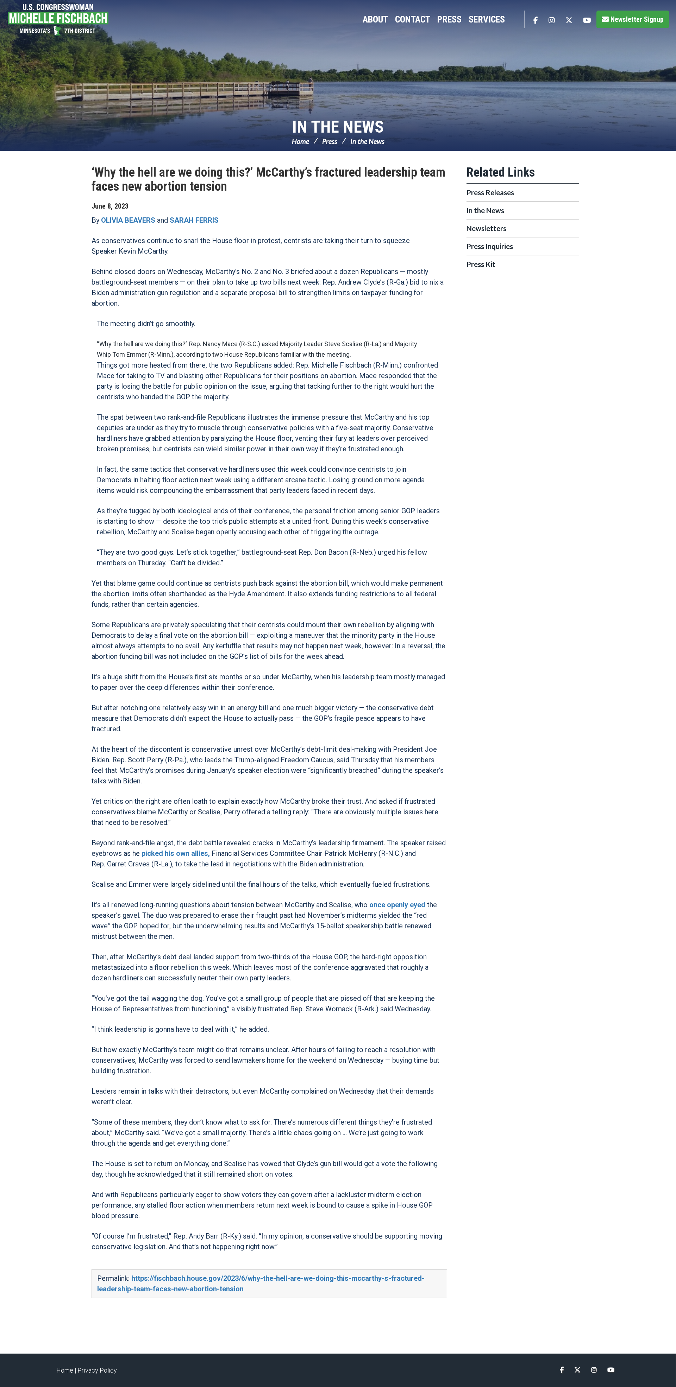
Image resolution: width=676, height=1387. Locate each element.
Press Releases (490, 192)
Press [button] (449, 19)
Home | (66, 1370)
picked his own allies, (176, 853)
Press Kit (481, 264)
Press (329, 141)
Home (300, 141)
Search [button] (515, 19)
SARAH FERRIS (194, 220)
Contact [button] (412, 19)
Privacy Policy (97, 1370)
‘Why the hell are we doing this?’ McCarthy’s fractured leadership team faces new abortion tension (268, 179)
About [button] (375, 19)
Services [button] (487, 19)
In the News (338, 127)
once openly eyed (397, 905)
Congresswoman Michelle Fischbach (65, 20)
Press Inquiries (490, 246)
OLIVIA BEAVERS (128, 220)
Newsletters (486, 228)
